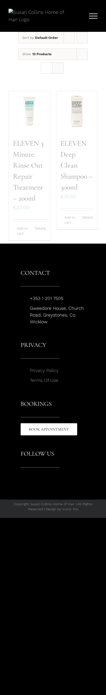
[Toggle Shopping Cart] (74, 16)
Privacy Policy (44, 370)
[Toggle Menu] (93, 16)
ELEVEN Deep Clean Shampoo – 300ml (76, 165)
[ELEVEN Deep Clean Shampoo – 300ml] (77, 111)
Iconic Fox (70, 509)
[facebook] (23, 475)
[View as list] (57, 68)
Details (40, 228)
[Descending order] (82, 37)
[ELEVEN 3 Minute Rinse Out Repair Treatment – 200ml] (29, 111)
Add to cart (22, 230)
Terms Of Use (44, 380)
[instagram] (32, 475)
